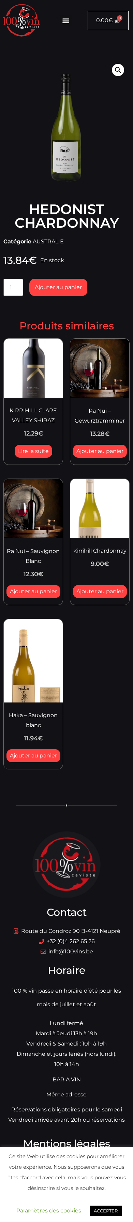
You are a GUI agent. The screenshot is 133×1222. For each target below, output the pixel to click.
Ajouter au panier (58, 287)
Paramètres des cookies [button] (48, 1210)
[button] (66, 20)
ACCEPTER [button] (106, 1210)
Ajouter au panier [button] (99, 451)
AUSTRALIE (48, 241)
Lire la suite (33, 451)
